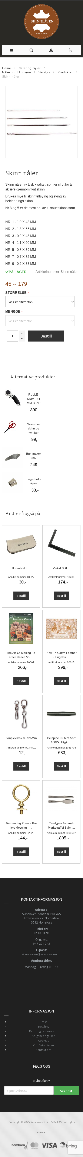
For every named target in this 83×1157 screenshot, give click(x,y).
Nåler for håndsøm (17, 72)
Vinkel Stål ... (61, 568)
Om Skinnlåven (43, 1045)
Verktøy (44, 72)
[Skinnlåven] (41, 21)
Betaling (43, 1026)
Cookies (43, 1040)
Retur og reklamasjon (43, 1031)
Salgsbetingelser (43, 1036)
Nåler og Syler (30, 68)
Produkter (65, 72)
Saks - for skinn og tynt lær (33, 428)
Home (6, 68)
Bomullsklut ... (21, 568)
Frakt (43, 1022)
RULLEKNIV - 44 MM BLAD (33, 399)
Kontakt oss (44, 1050)
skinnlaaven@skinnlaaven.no (42, 954)
